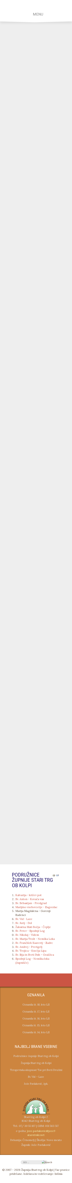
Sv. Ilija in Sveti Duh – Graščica (34, 954)
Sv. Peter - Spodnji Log (30, 930)
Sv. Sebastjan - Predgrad (31, 903)
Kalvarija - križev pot (28, 895)
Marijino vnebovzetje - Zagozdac (36, 907)
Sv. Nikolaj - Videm (27, 934)
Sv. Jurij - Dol (23, 923)
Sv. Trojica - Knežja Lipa (30, 950)
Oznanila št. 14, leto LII (36, 1032)
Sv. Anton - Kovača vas (29, 899)
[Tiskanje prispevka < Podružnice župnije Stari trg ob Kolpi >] (53, 875)
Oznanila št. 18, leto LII (36, 1004)
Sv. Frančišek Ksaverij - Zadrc (34, 943)
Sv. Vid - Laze (23, 919)
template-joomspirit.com (71, 961)
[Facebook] (32, 980)
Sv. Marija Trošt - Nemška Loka (35, 939)
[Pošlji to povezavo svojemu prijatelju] (57, 875)
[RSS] (39, 980)
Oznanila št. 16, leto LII (36, 1018)
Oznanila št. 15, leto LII (36, 1025)
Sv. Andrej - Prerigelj (28, 947)
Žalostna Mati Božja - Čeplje (33, 927)
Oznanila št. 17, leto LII (36, 1011)
